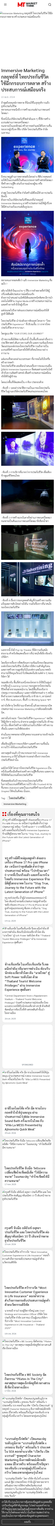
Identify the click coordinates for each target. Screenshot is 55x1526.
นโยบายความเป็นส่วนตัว (18, 1508)
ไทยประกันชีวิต (16, 798)
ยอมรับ (27, 1521)
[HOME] (27, 5)
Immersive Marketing (15, 803)
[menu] (5, 5)
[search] (50, 5)
